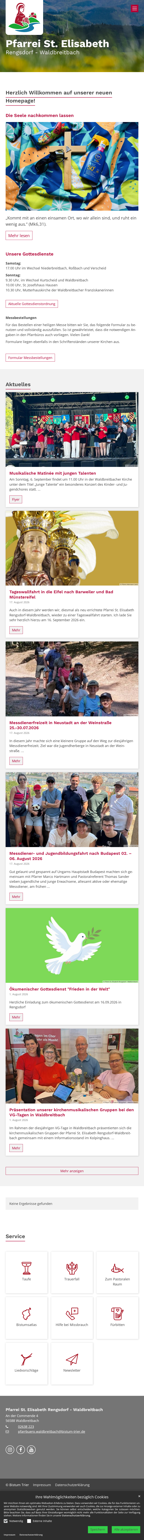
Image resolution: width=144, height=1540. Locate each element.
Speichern (97, 1529)
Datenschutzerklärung (76, 1515)
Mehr (16, 630)
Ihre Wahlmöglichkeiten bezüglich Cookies (72, 1497)
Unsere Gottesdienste (29, 254)
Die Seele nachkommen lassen (40, 115)
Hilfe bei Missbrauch (72, 1324)
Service (15, 1236)
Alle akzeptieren (126, 1529)
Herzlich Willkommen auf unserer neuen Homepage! (59, 96)
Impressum (9, 1534)
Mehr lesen (19, 235)
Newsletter (71, 1370)
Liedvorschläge (26, 1370)
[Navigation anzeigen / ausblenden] (134, 8)
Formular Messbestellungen (30, 357)
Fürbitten (117, 1324)
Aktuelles (18, 384)
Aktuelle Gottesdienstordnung (31, 304)
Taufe (26, 1279)
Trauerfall (72, 1279)
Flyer (16, 499)
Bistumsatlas (26, 1324)
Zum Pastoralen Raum (117, 1281)
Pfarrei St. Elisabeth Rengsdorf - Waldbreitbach (54, 1409)
